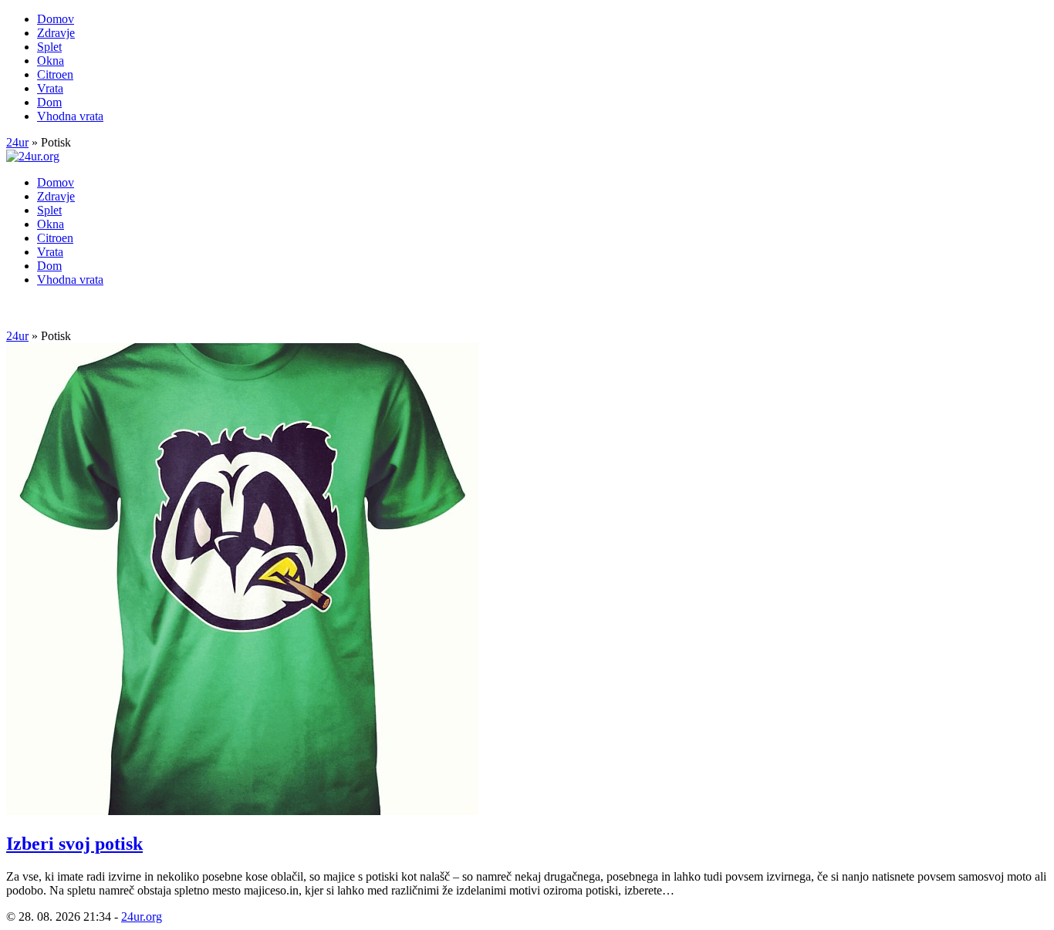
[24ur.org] (32, 156)
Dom (49, 102)
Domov (55, 18)
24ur (17, 142)
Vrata (50, 88)
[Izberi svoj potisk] (242, 810)
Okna (50, 60)
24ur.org (141, 916)
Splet (49, 46)
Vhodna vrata (70, 116)
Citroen (55, 74)
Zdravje (56, 32)
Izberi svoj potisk (74, 844)
